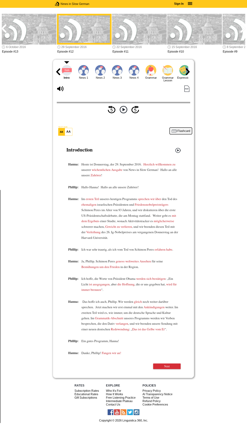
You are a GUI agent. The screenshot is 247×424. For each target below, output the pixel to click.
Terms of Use (150, 397)
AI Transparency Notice (157, 394)
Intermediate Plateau (119, 401)
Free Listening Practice (121, 397)
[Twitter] (130, 412)
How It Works (114, 394)
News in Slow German (62, 3)
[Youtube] (117, 412)
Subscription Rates (86, 390)
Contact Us (113, 404)
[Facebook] (110, 412)
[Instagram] (136, 412)
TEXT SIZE (63, 127)
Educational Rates (86, 394)
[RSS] (123, 412)
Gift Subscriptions (85, 397)
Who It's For (113, 390)
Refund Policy (151, 401)
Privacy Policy (151, 390)
